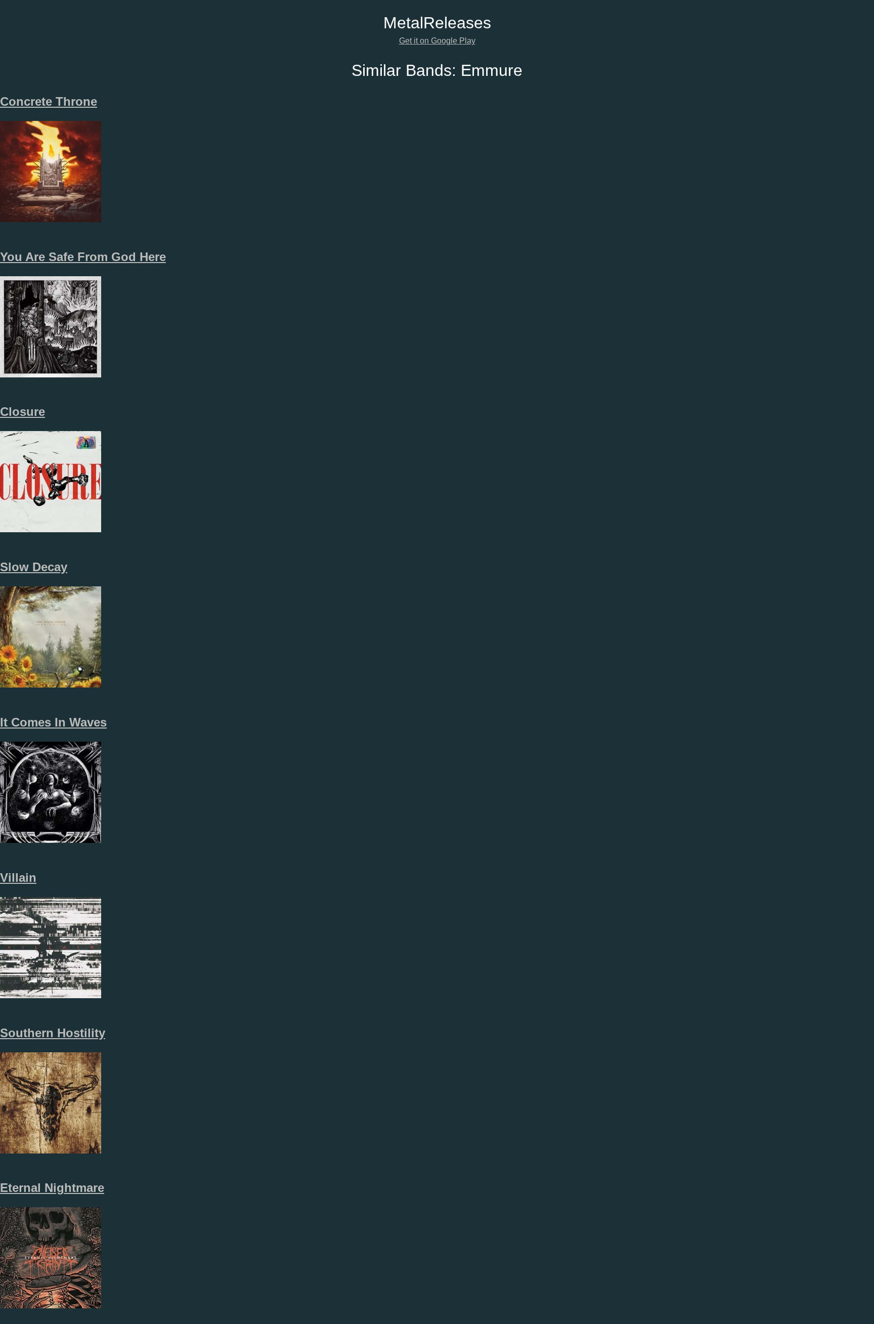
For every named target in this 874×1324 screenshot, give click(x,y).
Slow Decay (33, 567)
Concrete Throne (48, 101)
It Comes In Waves (53, 722)
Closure (22, 411)
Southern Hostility (52, 1033)
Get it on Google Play (437, 40)
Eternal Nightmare (52, 1187)
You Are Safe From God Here (83, 257)
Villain (18, 877)
